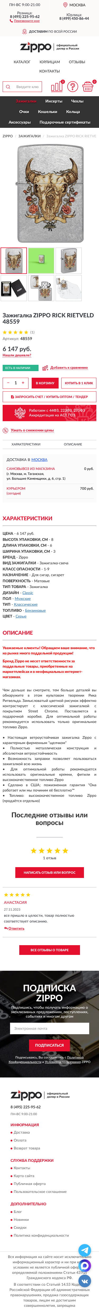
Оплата (20, 1140)
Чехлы (77, 101)
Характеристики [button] (26, 444)
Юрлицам (50, 62)
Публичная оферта (30, 1184)
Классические (25, 604)
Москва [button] (39, 460)
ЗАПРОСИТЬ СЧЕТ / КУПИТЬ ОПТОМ (51, 397)
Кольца (73, 112)
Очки (24, 112)
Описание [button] (73, 444)
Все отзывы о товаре (50, 950)
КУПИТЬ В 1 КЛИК (79, 383)
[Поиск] (8, 86)
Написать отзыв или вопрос (50, 872)
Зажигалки (26, 101)
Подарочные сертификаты (65, 122)
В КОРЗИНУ (45, 383)
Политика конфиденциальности (41, 1235)
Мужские (23, 599)
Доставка (22, 1132)
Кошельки (47, 112)
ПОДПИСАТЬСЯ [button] (49, 1045)
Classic (27, 593)
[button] (25, 20)
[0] (87, 86)
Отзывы (77, 62)
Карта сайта (24, 1176)
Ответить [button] (16, 928)
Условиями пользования (63, 1062)
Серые (21, 616)
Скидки (20, 1228)
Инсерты (53, 101)
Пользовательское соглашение (40, 1192)
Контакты (49, 71)
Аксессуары (20, 122)
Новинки (21, 1220)
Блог (18, 1212)
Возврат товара (27, 1148)
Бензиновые (35, 611)
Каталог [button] (22, 62)
